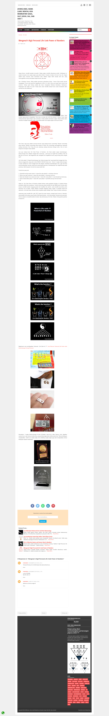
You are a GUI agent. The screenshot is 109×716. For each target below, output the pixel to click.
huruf (81, 698)
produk (83, 689)
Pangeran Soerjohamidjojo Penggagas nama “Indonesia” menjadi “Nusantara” (81, 126)
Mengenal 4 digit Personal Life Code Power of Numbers (38, 548)
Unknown (25, 563)
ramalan (87, 683)
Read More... (56, 533)
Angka (69, 691)
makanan (81, 700)
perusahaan (77, 689)
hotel (77, 698)
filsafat (81, 683)
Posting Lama (64, 613)
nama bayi (70, 689)
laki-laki (70, 700)
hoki (74, 698)
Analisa (76, 679)
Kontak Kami (35, 5)
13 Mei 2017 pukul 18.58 (33, 581)
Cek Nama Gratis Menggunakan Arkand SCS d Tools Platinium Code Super (81, 53)
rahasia (70, 702)
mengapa (86, 700)
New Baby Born (21, 5)
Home (21, 29)
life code (23, 43)
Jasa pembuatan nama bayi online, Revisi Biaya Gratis (38, 536)
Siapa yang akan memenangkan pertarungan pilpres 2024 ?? (78, 631)
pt (86, 689)
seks (74, 702)
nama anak (83, 687)
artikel (86, 691)
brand (69, 681)
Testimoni (26, 29)
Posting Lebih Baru (22, 613)
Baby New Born (35, 29)
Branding (70, 679)
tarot (82, 702)
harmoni (82, 685)
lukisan (75, 700)
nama (80, 679)
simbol (78, 702)
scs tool (80, 681)
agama (76, 683)
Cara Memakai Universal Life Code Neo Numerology (37, 531)
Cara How (85, 679)
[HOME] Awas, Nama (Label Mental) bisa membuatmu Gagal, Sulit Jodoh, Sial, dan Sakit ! (25, 14)
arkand (73, 685)
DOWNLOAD (43, 29)
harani (69, 698)
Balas (24, 567)
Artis (69, 685)
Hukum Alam (71, 683)
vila (69, 704)
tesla (87, 702)
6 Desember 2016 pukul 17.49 (35, 571)
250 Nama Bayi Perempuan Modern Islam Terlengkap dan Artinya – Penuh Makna (81, 42)
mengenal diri (71, 687)
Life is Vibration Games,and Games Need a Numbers (38, 542)
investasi (87, 698)
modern (78, 687)
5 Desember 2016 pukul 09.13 (35, 563)
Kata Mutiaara (76, 691)
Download (28, 5)
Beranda (44, 613)
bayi (78, 685)
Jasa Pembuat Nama (86, 710)
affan (82, 691)
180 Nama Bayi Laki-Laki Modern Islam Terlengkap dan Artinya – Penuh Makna (81, 63)
